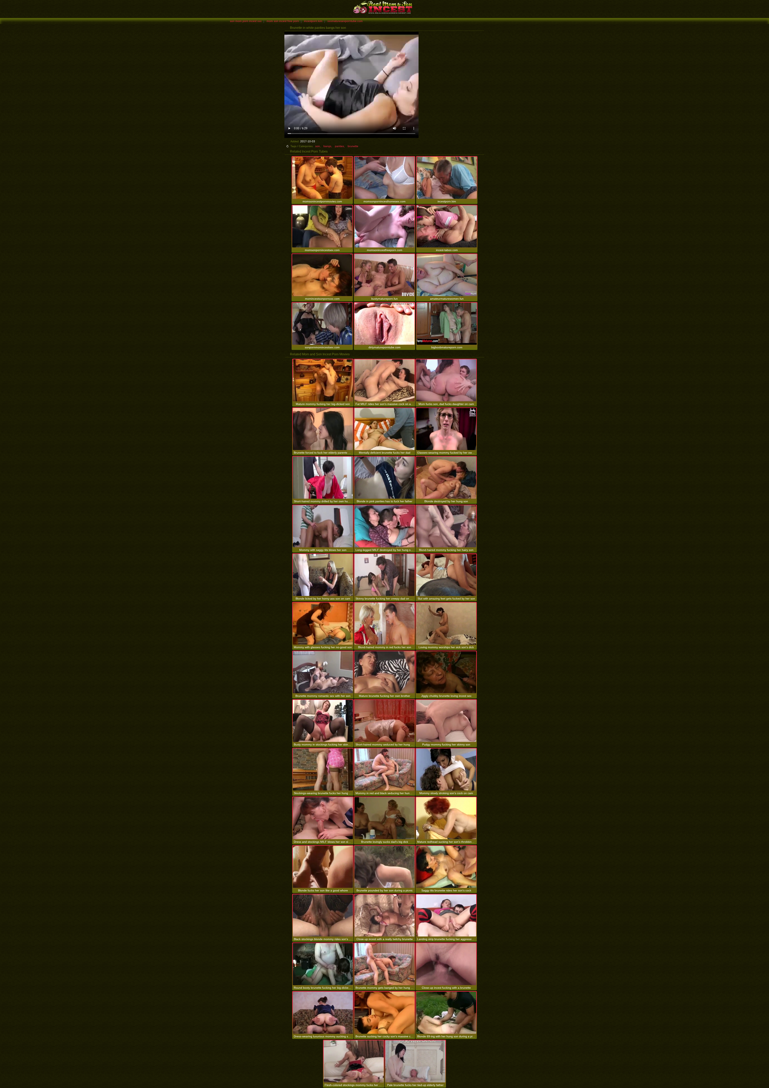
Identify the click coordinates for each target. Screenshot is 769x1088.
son (317, 146)
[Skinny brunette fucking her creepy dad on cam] (384, 575)
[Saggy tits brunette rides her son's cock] (446, 867)
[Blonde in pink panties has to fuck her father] (384, 478)
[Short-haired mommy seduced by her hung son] (384, 721)
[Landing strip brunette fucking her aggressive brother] (446, 915)
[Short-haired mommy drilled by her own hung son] (323, 478)
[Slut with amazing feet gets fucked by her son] (446, 575)
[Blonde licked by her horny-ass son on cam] (323, 575)
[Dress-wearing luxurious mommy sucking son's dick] (323, 1013)
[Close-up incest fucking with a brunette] (446, 964)
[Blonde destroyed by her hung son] (446, 478)
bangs (327, 146)
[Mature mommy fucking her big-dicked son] (323, 380)
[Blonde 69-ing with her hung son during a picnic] (446, 1013)
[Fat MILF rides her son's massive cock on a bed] (384, 380)
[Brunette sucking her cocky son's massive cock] (384, 1013)
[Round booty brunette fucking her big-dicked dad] (323, 964)
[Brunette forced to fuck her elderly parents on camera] (323, 429)
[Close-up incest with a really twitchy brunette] (384, 915)
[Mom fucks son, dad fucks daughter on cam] (446, 380)
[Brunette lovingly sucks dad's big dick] (384, 818)
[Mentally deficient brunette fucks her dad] (384, 429)
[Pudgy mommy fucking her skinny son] (446, 721)
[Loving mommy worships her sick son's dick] (446, 624)
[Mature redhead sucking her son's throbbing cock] (446, 818)
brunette (353, 146)
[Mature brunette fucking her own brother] (384, 672)
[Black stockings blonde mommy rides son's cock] (323, 915)
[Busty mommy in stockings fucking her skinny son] (323, 721)
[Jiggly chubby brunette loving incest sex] (446, 672)
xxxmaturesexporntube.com (345, 21)
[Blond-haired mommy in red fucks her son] (384, 624)
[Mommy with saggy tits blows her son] (323, 526)
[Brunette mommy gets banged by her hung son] (384, 964)
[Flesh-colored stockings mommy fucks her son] (354, 1061)
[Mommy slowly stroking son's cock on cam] (446, 769)
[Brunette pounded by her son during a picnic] (384, 867)
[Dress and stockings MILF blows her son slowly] (323, 818)
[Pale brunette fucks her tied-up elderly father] (415, 1061)
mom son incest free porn (283, 21)
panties (339, 146)
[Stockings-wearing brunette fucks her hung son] (323, 769)
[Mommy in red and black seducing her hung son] (384, 769)
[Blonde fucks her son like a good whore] (323, 867)
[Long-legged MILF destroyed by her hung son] (384, 526)
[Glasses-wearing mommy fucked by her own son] (446, 429)
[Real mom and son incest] (384, 7)
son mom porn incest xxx (246, 21)
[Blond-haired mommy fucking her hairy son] (446, 526)
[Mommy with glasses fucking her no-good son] (323, 624)
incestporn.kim (313, 21)
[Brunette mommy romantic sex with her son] (323, 672)
